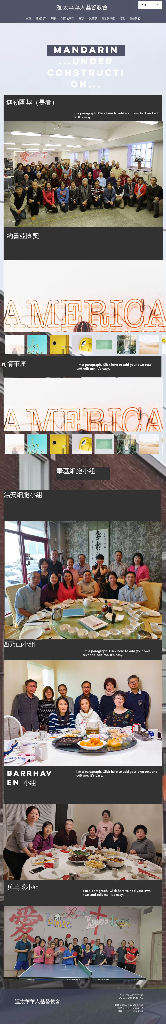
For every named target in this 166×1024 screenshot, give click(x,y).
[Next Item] (160, 296)
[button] (41, 18)
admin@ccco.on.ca (132, 1004)
